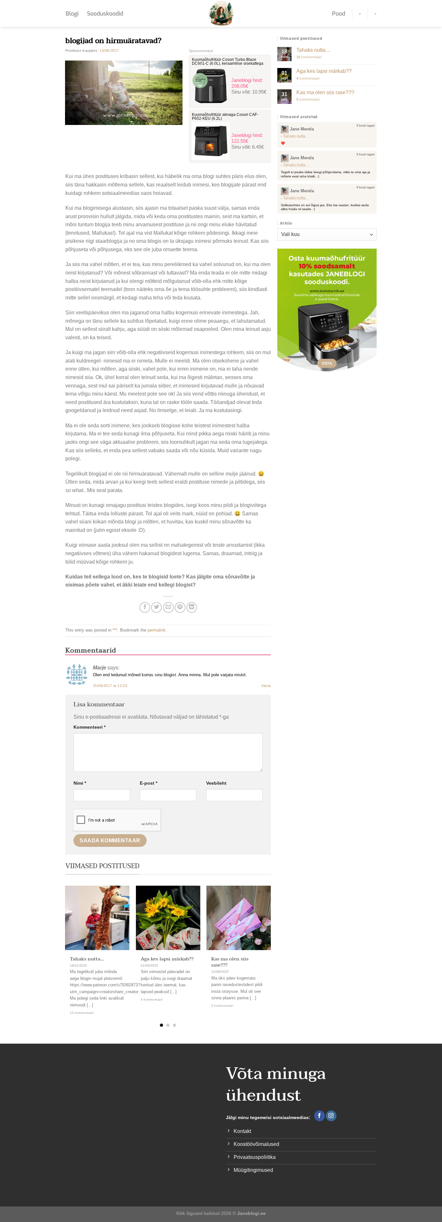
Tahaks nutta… (87, 959)
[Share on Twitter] (156, 607)
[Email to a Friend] (168, 607)
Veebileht (216, 783)
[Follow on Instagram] (331, 1115)
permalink (157, 630)
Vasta (266, 686)
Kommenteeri (89, 727)
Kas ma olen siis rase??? (230, 962)
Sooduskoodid (105, 13)
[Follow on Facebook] (319, 1115)
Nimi (79, 783)
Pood (338, 13)
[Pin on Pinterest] (180, 607)
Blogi (72, 13)
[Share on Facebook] (144, 607)
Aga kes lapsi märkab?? (167, 959)
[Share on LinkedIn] (191, 607)
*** (115, 630)
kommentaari (309, 57)
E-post (148, 783)
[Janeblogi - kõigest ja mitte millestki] (221, 13)
